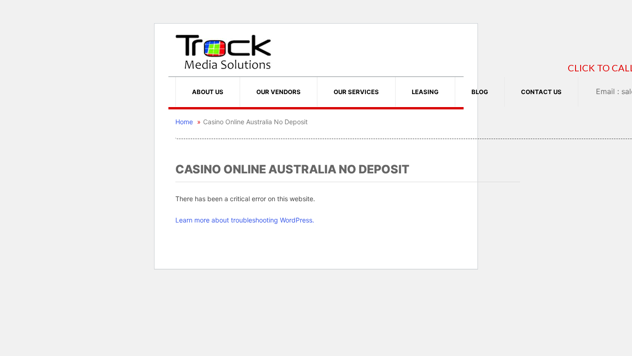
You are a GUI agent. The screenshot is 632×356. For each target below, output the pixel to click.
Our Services (356, 91)
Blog (479, 91)
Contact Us (541, 91)
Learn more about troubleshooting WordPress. (244, 220)
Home (184, 122)
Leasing (425, 91)
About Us (207, 91)
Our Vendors (278, 91)
